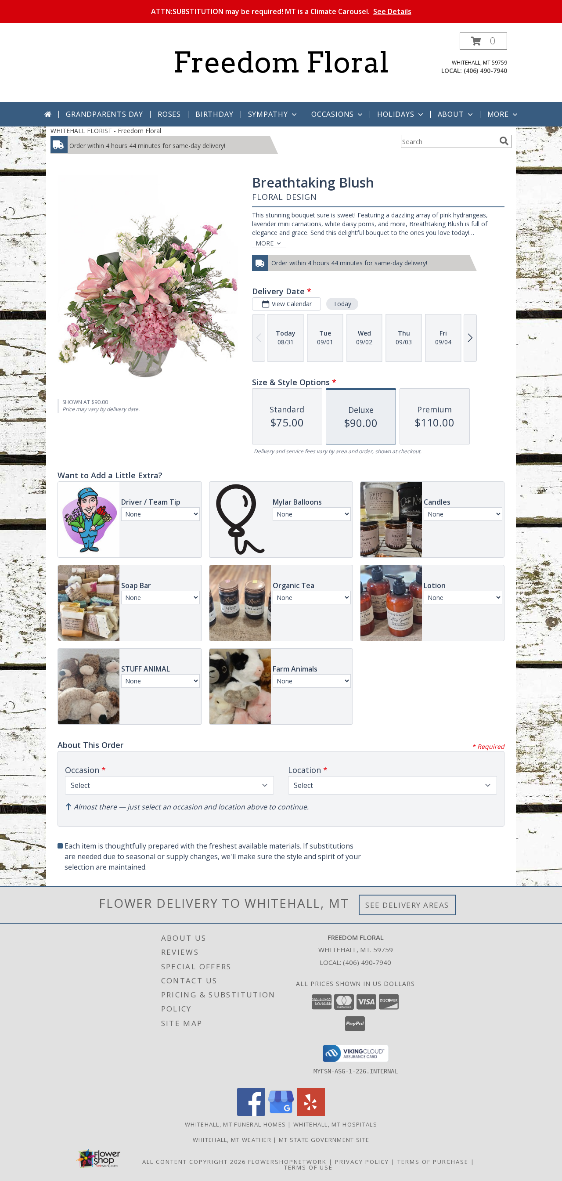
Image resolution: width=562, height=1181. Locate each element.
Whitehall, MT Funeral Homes (235, 1124)
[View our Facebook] (251, 1113)
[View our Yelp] (311, 1113)
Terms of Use (308, 1167)
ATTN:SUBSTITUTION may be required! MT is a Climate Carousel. (281, 11)
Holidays (395, 114)
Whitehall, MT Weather (232, 1140)
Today (342, 304)
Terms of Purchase (432, 1162)
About (451, 114)
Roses (169, 114)
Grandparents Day (104, 114)
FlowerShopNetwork (287, 1162)
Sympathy (268, 114)
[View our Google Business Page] (281, 1113)
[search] (504, 141)
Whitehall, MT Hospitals (335, 1124)
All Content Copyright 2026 (194, 1162)
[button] (483, 41)
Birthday (214, 114)
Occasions (332, 114)
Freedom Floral (281, 62)
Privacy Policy (362, 1162)
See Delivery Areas (407, 905)
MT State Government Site (324, 1140)
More (498, 114)
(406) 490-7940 (485, 70)
